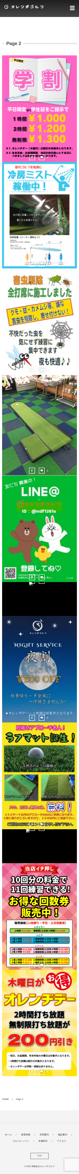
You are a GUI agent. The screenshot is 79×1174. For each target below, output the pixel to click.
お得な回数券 (39, 917)
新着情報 (25, 1134)
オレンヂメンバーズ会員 (39, 840)
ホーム (8, 1134)
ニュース (39, 117)
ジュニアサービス (39, 593)
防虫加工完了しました (39, 322)
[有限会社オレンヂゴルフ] (23, 6)
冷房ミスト (39, 216)
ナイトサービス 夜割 (39, 670)
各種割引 (43, 1141)
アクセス (61, 1141)
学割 (39, 109)
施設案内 (62, 1134)
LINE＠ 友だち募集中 (39, 529)
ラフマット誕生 (39, 776)
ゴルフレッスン (21, 1141)
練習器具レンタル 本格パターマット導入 (39, 426)
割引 (39, 677)
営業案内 (44, 1134)
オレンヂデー (39, 1023)
